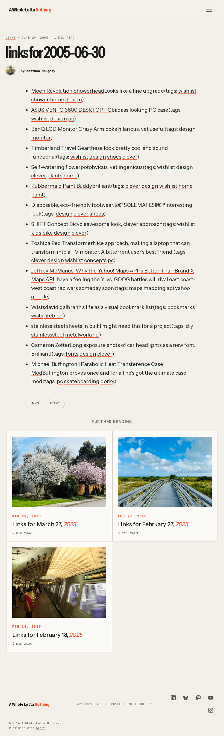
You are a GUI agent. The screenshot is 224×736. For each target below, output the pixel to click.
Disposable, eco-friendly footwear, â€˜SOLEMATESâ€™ (98, 205)
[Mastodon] (198, 697)
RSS (151, 704)
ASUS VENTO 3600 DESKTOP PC (71, 110)
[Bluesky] (185, 697)
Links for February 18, (47, 634)
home (57, 99)
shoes (114, 157)
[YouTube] (210, 697)
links (10, 38)
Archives (84, 704)
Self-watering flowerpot (60, 167)
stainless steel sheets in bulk (65, 326)
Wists (38, 307)
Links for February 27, (153, 524)
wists (37, 316)
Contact (117, 704)
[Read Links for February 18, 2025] (59, 582)
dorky (107, 381)
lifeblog (53, 316)
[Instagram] (210, 710)
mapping (154, 288)
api (170, 288)
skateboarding (81, 381)
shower (40, 99)
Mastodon (136, 704)
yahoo (182, 288)
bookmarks (181, 307)
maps (135, 288)
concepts (95, 260)
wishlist (187, 91)
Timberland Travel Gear (60, 148)
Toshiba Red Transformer (62, 243)
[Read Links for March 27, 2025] (59, 472)
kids (36, 233)
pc (71, 119)
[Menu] (209, 10)
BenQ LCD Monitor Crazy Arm (67, 129)
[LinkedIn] (173, 697)
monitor (41, 138)
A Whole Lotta (30, 9)
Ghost (40, 728)
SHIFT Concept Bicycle (59, 224)
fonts (72, 354)
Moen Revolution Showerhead (67, 91)
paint (37, 195)
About (101, 704)
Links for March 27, (44, 524)
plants (54, 175)
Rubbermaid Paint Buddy (61, 186)
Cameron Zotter (50, 345)
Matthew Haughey (40, 71)
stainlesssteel (47, 335)
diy (189, 326)
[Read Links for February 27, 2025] (165, 472)
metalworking (82, 335)
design (73, 99)
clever (129, 157)
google (39, 296)
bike (47, 233)
